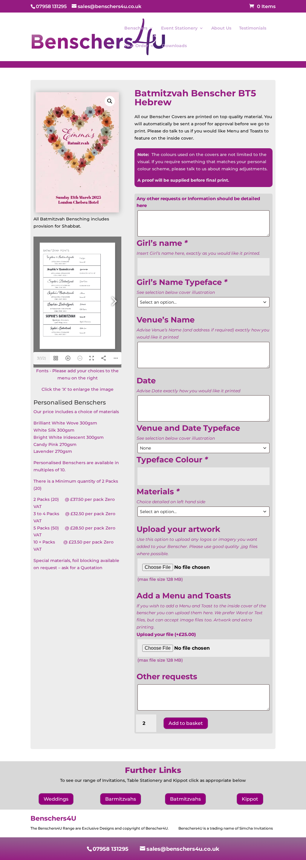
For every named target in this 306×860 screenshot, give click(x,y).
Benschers (135, 28)
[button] (110, 101)
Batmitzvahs (185, 799)
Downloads (174, 46)
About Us (221, 28)
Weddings (56, 799)
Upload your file (166, 634)
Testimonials (252, 28)
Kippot (250, 799)
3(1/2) (41, 358)
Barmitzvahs (120, 799)
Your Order (136, 46)
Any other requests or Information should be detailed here (198, 202)
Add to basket (186, 723)
